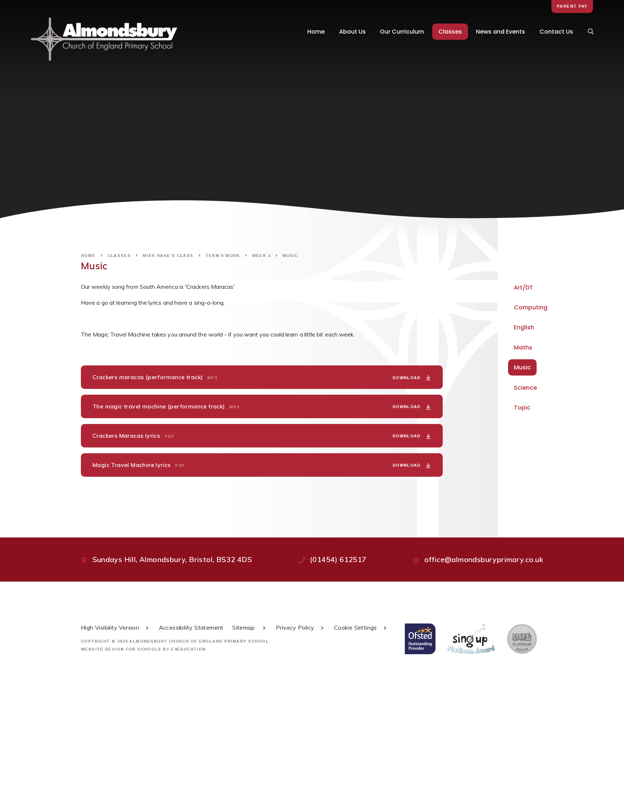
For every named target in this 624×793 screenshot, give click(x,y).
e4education (188, 649)
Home (88, 255)
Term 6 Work (222, 255)
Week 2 (261, 255)
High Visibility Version (110, 627)
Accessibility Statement (191, 627)
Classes (119, 255)
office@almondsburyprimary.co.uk (483, 559)
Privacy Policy (295, 627)
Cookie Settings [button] (355, 627)
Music (290, 255)
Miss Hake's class (168, 255)
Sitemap (244, 627)
